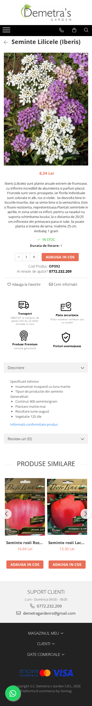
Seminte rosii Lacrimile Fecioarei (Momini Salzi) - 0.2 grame (67, 542)
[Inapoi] (4, 42)
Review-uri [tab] (20, 438)
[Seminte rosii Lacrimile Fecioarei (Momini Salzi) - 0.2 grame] (67, 507)
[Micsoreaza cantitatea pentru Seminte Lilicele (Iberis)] (18, 257)
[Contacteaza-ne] (61, 30)
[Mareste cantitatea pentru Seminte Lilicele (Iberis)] (34, 257)
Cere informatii (65, 284)
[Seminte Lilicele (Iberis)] (46, 109)
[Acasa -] (46, 12)
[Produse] (7, 31)
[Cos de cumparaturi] (74, 30)
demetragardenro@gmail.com (49, 613)
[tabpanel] (46, 109)
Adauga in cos (60, 257)
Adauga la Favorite (26, 284)
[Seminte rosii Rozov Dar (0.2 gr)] (25, 507)
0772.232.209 (49, 606)
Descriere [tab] (16, 367)
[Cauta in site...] (86, 30)
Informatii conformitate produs (34, 424)
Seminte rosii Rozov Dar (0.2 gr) (25, 542)
